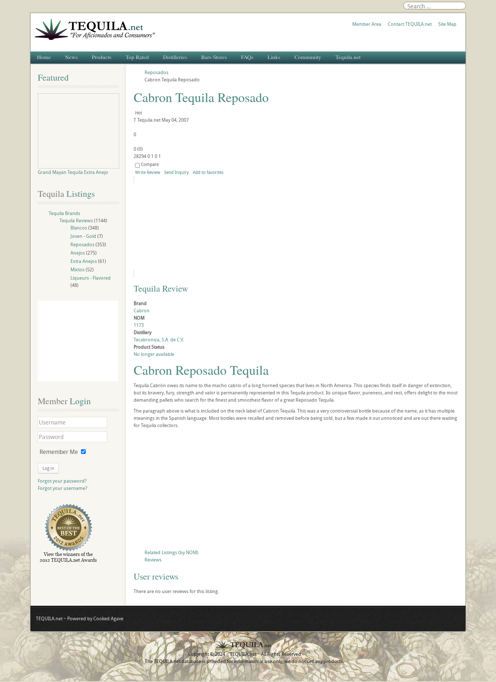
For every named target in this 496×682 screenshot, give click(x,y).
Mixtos (77, 269)
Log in (48, 468)
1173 (139, 325)
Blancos (78, 227)
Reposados (82, 244)
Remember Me (59, 452)
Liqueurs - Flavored (90, 278)
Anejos (77, 252)
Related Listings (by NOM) (171, 552)
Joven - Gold (83, 236)
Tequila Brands (64, 213)
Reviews (153, 559)
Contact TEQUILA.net (410, 24)
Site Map (447, 24)
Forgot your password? (62, 481)
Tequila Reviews (76, 220)
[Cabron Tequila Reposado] (200, 226)
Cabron (142, 310)
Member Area (366, 24)
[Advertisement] (296, 490)
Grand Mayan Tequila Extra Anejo (73, 172)
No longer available (154, 354)
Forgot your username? (63, 488)
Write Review (147, 172)
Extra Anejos (83, 261)
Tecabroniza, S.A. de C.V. (159, 339)
